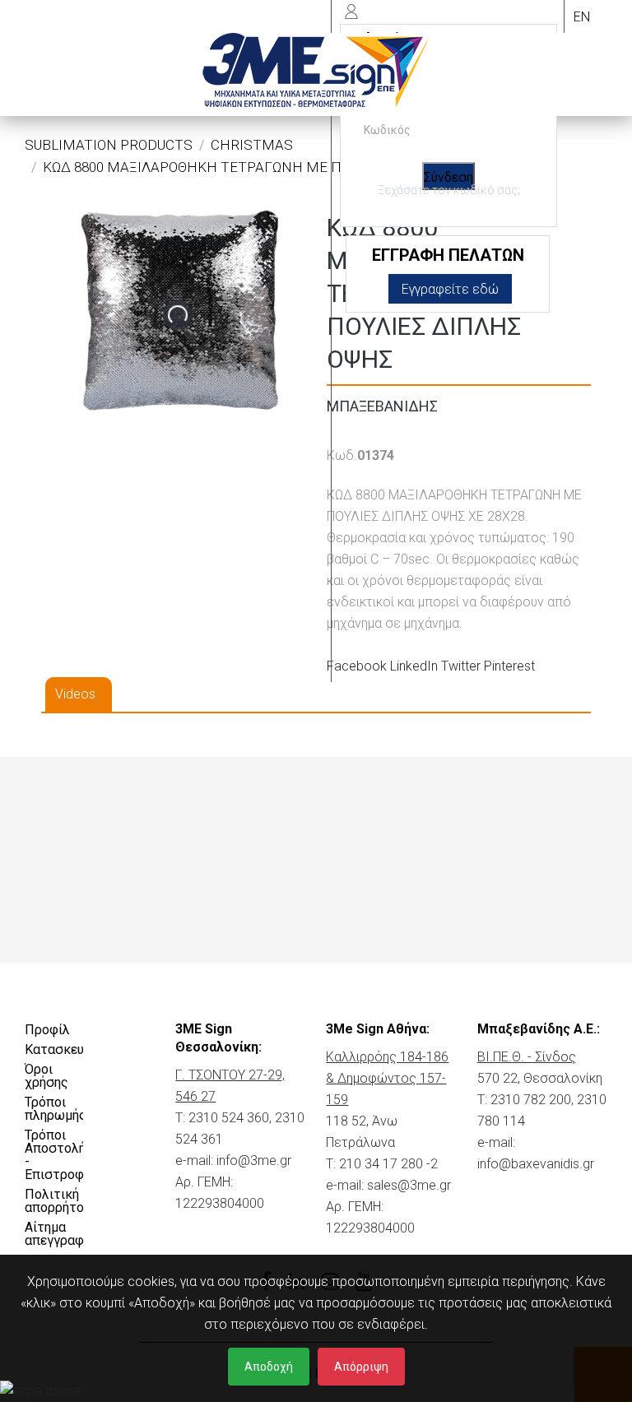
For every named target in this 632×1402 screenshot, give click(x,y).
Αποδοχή (268, 1366)
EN (582, 17)
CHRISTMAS (252, 145)
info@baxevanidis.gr (535, 1164)
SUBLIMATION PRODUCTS (109, 145)
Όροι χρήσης (46, 1075)
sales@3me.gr (409, 1185)
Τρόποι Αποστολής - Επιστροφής (54, 1154)
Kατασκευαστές (54, 1049)
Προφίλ (47, 1030)
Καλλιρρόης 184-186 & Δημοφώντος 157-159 (387, 1078)
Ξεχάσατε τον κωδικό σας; (449, 190)
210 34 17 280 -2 (388, 1164)
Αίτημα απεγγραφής (54, 1233)
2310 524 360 (228, 1118)
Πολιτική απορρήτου (54, 1200)
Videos (75, 694)
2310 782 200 (530, 1099)
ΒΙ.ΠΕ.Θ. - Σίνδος (526, 1057)
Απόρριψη (361, 1366)
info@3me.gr (253, 1160)
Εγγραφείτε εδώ (450, 289)
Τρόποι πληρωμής (54, 1108)
